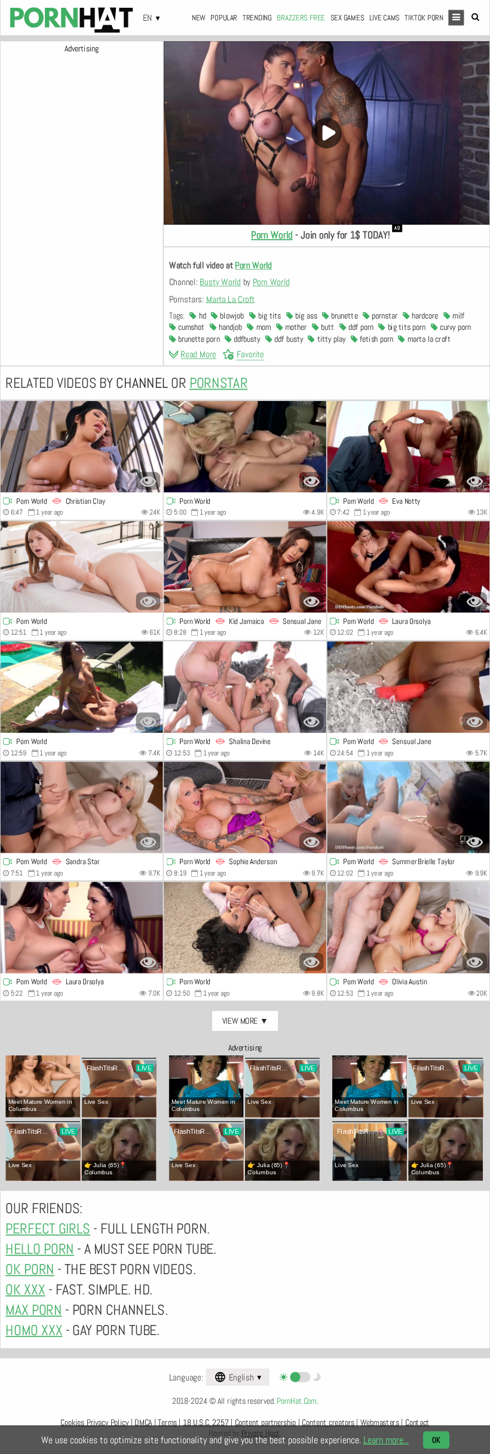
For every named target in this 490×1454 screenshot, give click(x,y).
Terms (167, 1423)
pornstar (384, 316)
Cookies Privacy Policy (94, 1423)
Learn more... (386, 1440)
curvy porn (454, 327)
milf (458, 316)
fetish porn (375, 339)
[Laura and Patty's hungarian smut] (408, 567)
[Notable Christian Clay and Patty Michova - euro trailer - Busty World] (82, 446)
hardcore (424, 316)
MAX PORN (33, 1310)
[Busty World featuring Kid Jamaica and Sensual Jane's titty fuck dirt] (245, 567)
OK (436, 1440)
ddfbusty (246, 339)
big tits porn (405, 327)
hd (201, 316)
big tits (268, 316)
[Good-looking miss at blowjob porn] (82, 567)
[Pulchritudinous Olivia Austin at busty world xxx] (408, 928)
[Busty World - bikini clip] (408, 807)
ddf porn (360, 327)
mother (295, 327)
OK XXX (25, 1290)
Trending (257, 17)
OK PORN (29, 1269)
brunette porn (198, 339)
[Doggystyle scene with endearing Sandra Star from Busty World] (82, 807)
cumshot (190, 327)
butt (326, 327)
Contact (417, 1423)
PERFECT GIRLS (47, 1229)
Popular (223, 17)
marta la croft (427, 339)
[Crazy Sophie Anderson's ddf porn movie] (245, 807)
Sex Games (347, 17)
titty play (330, 339)
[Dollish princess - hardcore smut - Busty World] (82, 687)
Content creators (328, 1423)
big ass (305, 316)
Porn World (272, 235)
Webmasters (379, 1423)
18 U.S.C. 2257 (205, 1423)
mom (262, 327)
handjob (228, 327)
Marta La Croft (230, 299)
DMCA (143, 1423)
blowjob (231, 316)
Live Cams (384, 17)
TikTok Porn (424, 17)
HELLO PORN (39, 1249)
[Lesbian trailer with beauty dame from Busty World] (245, 446)
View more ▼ (245, 1020)
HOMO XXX (33, 1330)
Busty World (220, 283)
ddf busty (287, 339)
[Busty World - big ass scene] (408, 446)
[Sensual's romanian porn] (408, 687)
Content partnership (265, 1423)
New (199, 17)
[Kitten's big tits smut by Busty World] (245, 928)
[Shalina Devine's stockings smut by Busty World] (245, 687)
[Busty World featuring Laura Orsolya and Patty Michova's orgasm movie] (82, 928)
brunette (343, 316)
